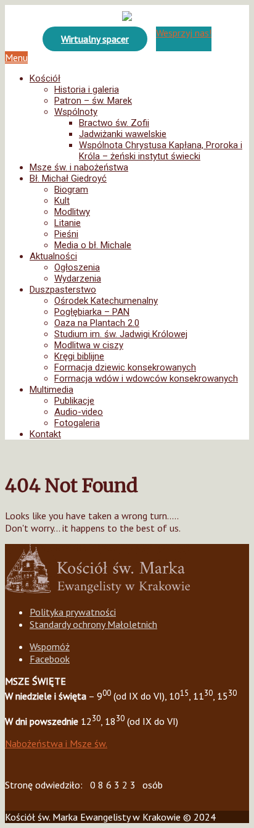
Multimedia (51, 389)
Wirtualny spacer (95, 39)
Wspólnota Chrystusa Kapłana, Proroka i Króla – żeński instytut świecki (160, 151)
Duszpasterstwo (63, 289)
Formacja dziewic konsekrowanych (125, 367)
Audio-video (78, 411)
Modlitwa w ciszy (88, 345)
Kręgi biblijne (79, 356)
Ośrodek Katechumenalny (106, 300)
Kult (62, 200)
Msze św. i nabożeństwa (79, 167)
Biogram (71, 189)
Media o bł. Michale (92, 245)
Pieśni (66, 234)
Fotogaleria (77, 423)
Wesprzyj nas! (183, 33)
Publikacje (74, 400)
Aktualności (53, 256)
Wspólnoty (75, 111)
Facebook (50, 659)
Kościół (45, 78)
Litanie (67, 222)
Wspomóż (50, 646)
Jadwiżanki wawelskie (122, 134)
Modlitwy (72, 211)
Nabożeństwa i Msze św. (56, 743)
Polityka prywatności (73, 612)
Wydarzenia (77, 278)
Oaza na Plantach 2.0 (96, 322)
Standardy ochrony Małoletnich (93, 624)
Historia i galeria (86, 89)
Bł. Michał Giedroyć (68, 178)
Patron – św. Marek (93, 100)
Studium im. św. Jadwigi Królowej (120, 334)
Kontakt (45, 434)
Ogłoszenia (77, 267)
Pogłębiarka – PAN (91, 311)
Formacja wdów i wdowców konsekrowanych (146, 378)
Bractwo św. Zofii (114, 122)
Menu (16, 57)
